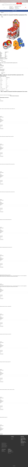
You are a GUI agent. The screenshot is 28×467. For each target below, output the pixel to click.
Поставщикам (12, 437)
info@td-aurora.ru (3, 451)
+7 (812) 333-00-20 (2, 70)
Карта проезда (9, 453)
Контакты (12, 439)
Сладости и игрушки (6, 12)
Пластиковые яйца (11, 12)
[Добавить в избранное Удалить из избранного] (6, 71)
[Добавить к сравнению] (0, 99)
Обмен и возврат (22, 445)
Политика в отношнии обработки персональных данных (23, 439)
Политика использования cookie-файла (19, 0)
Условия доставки (22, 444)
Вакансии (12, 438)
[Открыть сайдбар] (2, 3)
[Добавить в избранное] (0, 123)
